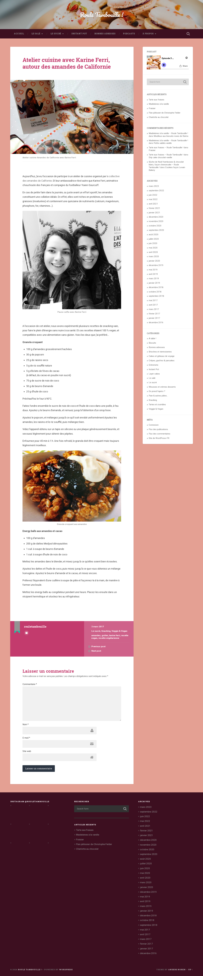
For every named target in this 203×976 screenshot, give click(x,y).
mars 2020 (154, 256)
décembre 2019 (156, 265)
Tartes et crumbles (157, 404)
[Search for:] (168, 82)
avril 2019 (153, 274)
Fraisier (152, 108)
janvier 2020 (154, 261)
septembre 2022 (156, 190)
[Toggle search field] (188, 33)
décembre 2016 (156, 322)
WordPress (66, 969)
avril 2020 (153, 252)
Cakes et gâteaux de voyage (161, 356)
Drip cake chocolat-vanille (160, 157)
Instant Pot (79, 33)
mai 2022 (153, 199)
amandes (96, 635)
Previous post (98, 646)
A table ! (152, 338)
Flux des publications (158, 429)
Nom (26, 724)
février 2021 (154, 208)
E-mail (26, 738)
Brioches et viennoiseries (160, 351)
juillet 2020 (154, 239)
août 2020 (153, 234)
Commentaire (30, 684)
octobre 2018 (155, 291)
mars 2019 (154, 278)
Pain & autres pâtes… (158, 395)
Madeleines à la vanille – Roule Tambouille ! (168, 133)
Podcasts (129, 33)
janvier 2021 (154, 212)
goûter (105, 635)
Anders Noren (177, 969)
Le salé (35, 33)
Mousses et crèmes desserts (162, 387)
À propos (148, 33)
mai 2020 (153, 248)
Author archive (26, 632)
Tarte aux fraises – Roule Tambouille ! (166, 147)
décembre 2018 (156, 287)
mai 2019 (153, 269)
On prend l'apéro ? (157, 391)
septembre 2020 (156, 230)
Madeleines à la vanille (159, 104)
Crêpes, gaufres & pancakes (161, 360)
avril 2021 (153, 204)
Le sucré (56, 33)
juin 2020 (153, 243)
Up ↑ (190, 969)
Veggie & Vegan (119, 631)
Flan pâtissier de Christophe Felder (164, 113)
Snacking (105, 631)
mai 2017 (153, 300)
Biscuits (152, 343)
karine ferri (114, 635)
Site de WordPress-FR (159, 438)
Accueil (19, 33)
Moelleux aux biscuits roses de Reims (171, 136)
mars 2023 (154, 186)
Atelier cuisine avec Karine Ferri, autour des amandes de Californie (67, 63)
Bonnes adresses (105, 33)
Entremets (153, 365)
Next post (96, 651)
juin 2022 (153, 195)
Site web (27, 751)
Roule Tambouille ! (101, 14)
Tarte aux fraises (156, 99)
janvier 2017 (154, 318)
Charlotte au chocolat (158, 117)
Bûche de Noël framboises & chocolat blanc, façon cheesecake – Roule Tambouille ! (166, 165)
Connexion (154, 425)
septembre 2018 (156, 296)
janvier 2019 (154, 283)
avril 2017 (153, 305)
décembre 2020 (156, 217)
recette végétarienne (108, 638)
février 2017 (154, 313)
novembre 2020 (156, 221)
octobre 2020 (155, 225)
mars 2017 (154, 309)
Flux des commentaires (159, 434)
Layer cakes (154, 374)
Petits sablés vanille (163, 143)
